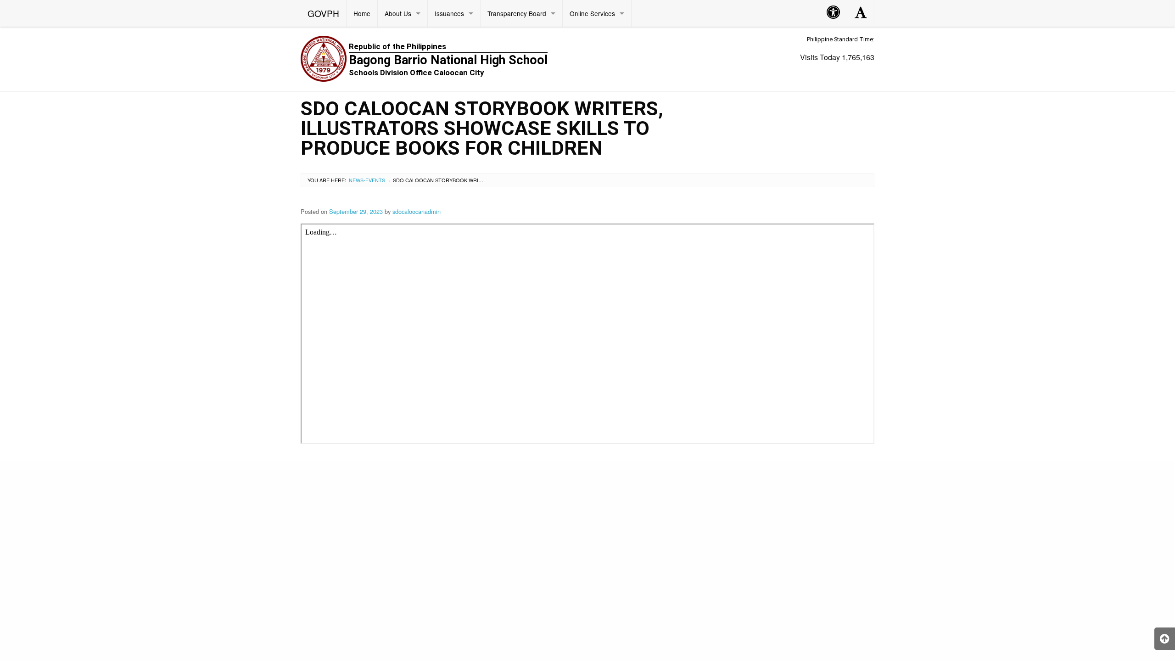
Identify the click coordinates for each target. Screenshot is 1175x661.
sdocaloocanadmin (416, 211)
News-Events (367, 180)
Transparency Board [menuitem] (516, 13)
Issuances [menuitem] (449, 13)
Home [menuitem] (361, 13)
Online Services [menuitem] (592, 13)
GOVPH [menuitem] (323, 13)
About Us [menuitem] (398, 13)
